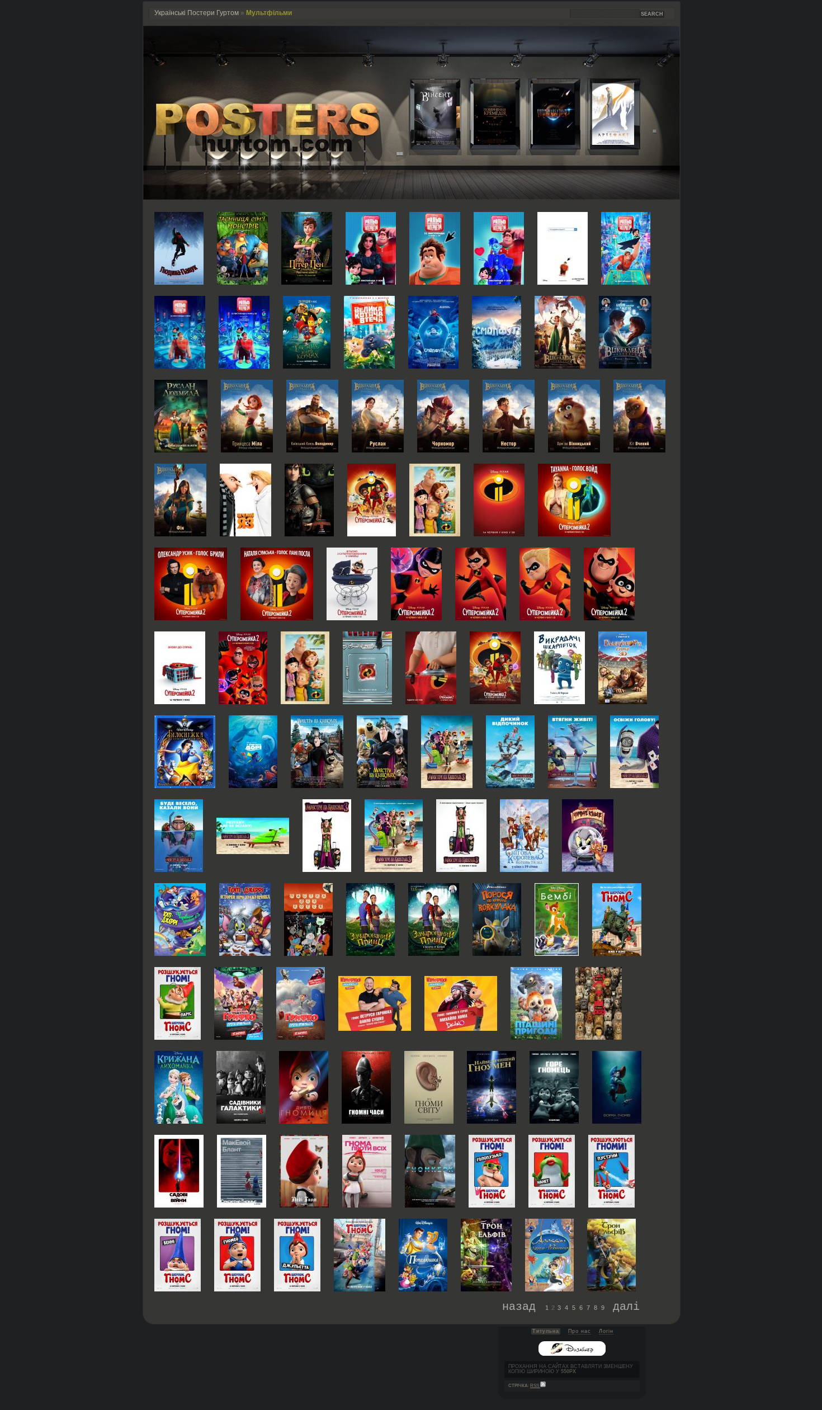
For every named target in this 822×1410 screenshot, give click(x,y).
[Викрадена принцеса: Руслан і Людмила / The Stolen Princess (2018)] (560, 331)
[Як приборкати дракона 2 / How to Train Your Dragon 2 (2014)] (309, 499)
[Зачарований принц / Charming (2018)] (370, 918)
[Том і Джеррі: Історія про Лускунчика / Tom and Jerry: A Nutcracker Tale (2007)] (245, 918)
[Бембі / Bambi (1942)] (556, 918)
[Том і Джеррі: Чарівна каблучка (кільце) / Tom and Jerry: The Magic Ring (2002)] (587, 835)
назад (519, 1305)
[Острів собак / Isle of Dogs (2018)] (598, 1002)
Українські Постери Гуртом (196, 13)
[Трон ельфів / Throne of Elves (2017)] (486, 1254)
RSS (535, 1385)
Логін (606, 1331)
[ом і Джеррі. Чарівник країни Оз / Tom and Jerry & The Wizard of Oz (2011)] (180, 918)
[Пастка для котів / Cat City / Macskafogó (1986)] (308, 918)
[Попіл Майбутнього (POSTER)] (545, 142)
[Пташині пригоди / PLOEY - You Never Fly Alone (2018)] (536, 1002)
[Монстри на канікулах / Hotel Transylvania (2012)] (317, 751)
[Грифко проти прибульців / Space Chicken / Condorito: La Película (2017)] (238, 1002)
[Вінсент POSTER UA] (426, 142)
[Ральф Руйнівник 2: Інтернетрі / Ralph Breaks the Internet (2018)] (370, 247)
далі (626, 1305)
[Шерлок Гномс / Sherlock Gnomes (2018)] (617, 918)
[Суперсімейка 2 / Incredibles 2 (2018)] (371, 499)
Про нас (579, 1331)
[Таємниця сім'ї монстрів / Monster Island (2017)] (242, 247)
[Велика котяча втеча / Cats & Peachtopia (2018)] (369, 331)
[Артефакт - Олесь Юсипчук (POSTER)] (604, 142)
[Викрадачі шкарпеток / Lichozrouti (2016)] (559, 667)
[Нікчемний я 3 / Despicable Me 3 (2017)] (245, 499)
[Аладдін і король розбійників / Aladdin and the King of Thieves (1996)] (549, 1254)
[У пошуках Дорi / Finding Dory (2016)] (253, 751)
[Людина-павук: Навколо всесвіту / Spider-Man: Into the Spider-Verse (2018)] (179, 247)
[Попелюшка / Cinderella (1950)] (423, 1254)
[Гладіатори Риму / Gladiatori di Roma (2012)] (623, 667)
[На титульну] (411, 197)
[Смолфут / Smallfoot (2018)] (433, 331)
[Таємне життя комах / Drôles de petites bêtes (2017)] (306, 331)
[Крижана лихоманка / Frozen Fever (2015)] (179, 1086)
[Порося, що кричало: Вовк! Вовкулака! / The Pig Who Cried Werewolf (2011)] (497, 918)
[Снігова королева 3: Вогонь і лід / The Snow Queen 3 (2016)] (524, 835)
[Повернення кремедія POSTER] (486, 142)
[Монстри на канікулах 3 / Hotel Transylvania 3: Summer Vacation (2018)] (446, 751)
